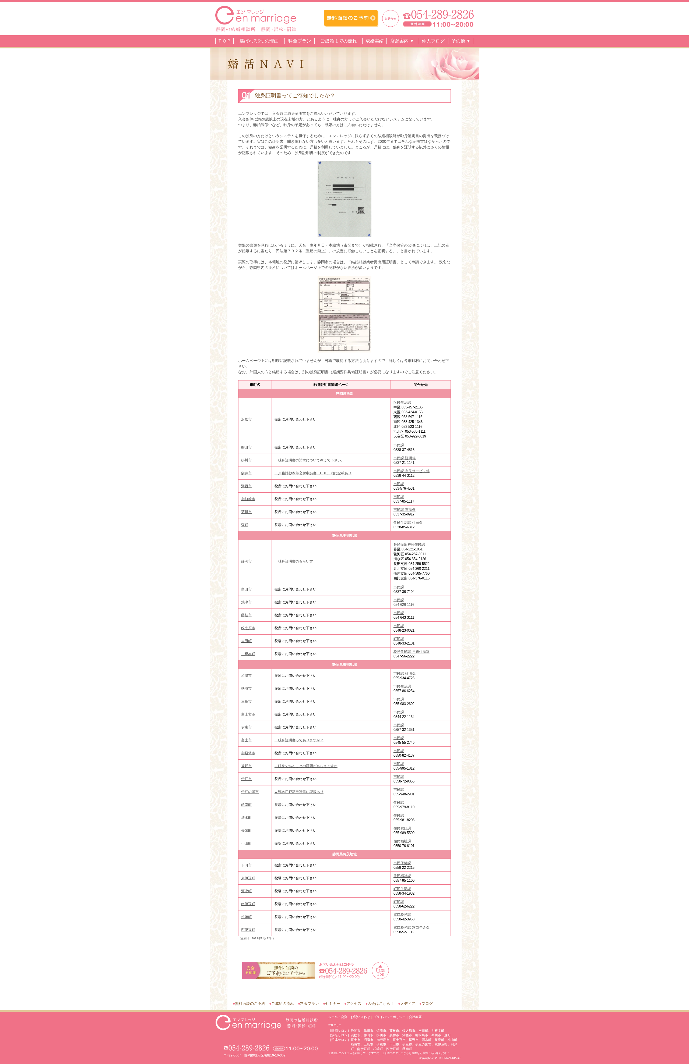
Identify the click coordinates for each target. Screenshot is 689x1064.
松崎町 (246, 917)
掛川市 (246, 460)
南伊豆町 (248, 904)
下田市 (246, 865)
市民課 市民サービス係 (411, 471)
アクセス (353, 1003)
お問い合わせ (360, 1017)
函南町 (246, 805)
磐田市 (246, 447)
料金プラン (299, 41)
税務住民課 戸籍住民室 (411, 652)
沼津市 (246, 676)
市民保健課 (402, 863)
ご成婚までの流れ (338, 41)
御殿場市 (248, 753)
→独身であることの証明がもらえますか (306, 766)
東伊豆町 (248, 878)
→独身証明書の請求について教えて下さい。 (309, 460)
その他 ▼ (461, 41)
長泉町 (246, 830)
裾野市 (246, 766)
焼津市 (246, 602)
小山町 (246, 843)
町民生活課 (402, 889)
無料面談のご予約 (250, 1003)
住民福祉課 (402, 841)
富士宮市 (248, 714)
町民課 (398, 639)
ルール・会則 (337, 1017)
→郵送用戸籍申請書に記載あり (299, 792)
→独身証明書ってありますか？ (299, 740)
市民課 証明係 (404, 458)
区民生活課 (402, 402)
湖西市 (246, 486)
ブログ (427, 1003)
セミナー (332, 1003)
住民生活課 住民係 (408, 523)
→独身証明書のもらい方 (294, 561)
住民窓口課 (402, 828)
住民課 (398, 802)
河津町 (246, 891)
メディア (407, 1003)
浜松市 (246, 419)
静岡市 (246, 561)
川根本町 (248, 654)
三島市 (246, 701)
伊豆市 (246, 779)
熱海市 (246, 688)
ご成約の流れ (282, 1003)
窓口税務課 (402, 915)
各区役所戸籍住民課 (409, 544)
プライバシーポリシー (389, 1017)
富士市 (246, 740)
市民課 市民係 (404, 510)
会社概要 (415, 1017)
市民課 (398, 445)
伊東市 (246, 727)
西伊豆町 (248, 930)
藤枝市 (246, 615)
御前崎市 (248, 499)
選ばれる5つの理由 (259, 41)
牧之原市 (248, 628)
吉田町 (246, 641)
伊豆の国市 (250, 792)
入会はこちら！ (381, 1003)
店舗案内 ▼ (402, 41)
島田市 (246, 589)
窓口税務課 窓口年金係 (411, 928)
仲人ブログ (433, 41)
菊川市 (246, 512)
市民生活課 (402, 686)
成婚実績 (374, 41)
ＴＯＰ (224, 41)
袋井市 (246, 473)
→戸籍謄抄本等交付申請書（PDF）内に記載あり (313, 473)
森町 (244, 525)
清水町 (246, 818)
